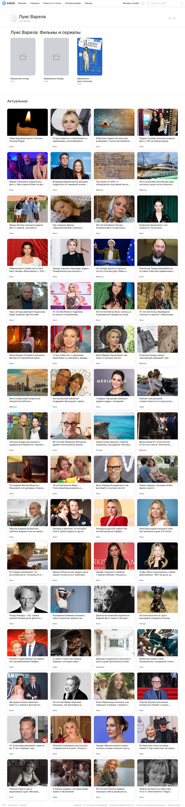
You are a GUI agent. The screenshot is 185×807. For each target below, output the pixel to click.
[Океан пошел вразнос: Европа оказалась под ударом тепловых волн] (114, 432)
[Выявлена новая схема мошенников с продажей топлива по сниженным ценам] (157, 649)
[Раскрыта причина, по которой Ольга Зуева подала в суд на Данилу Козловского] (71, 519)
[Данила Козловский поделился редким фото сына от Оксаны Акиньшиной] (114, 606)
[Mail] (4, 3)
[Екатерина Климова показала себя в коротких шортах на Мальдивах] (71, 606)
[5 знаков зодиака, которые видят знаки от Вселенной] (71, 779)
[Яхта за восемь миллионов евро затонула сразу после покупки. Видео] (157, 172)
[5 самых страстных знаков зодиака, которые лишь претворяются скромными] (71, 649)
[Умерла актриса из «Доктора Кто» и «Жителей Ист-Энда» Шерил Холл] (157, 779)
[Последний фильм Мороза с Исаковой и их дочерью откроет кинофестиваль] (27, 476)
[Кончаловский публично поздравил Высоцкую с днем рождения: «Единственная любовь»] (71, 389)
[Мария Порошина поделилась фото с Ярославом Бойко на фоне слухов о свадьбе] (27, 172)
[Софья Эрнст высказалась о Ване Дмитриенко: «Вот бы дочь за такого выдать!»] (157, 562)
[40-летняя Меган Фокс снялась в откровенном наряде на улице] (114, 302)
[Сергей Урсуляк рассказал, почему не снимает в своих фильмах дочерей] (157, 693)
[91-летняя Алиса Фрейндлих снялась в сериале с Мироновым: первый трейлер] (157, 302)
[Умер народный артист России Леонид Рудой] (27, 129)
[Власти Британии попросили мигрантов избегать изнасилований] (27, 389)
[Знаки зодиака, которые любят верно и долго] (157, 476)
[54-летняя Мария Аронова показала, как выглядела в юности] (71, 693)
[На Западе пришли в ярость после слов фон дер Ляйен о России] (114, 259)
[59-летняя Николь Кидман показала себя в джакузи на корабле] (114, 779)
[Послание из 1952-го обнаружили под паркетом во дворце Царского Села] (114, 172)
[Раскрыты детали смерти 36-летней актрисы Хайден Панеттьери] (114, 519)
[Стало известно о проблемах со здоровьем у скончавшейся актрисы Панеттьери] (71, 129)
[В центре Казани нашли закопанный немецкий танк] (157, 346)
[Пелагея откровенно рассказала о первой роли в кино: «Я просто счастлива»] (71, 736)
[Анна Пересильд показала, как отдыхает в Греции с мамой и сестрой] (114, 693)
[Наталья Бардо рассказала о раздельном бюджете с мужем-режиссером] (27, 432)
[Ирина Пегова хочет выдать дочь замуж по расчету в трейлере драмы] (71, 562)
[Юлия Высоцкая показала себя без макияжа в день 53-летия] (157, 519)
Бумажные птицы (19, 78)
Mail (4, 805)
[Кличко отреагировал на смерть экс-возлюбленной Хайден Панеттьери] (27, 649)
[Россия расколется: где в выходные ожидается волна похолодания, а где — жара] (157, 606)
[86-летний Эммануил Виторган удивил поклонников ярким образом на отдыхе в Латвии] (71, 432)
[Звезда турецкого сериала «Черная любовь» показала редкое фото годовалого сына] (114, 562)
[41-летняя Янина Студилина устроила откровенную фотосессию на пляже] (71, 302)
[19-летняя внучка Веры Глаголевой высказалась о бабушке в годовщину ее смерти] (71, 476)
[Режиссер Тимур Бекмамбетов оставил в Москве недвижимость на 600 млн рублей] (157, 259)
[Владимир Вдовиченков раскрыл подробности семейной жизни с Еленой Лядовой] (71, 172)
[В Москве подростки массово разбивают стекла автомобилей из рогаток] (114, 129)
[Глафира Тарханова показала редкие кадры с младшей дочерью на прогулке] (114, 389)
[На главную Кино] (10, 3)
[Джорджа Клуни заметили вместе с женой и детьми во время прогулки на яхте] (27, 693)
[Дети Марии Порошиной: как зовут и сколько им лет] (114, 346)
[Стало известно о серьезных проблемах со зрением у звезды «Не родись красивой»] (71, 346)
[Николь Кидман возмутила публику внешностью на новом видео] (27, 519)
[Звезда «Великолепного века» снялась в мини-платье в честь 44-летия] (114, 736)
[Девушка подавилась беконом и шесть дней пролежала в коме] (114, 649)
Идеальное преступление (84, 80)
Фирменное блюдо (54, 78)
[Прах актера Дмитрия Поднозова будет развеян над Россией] (27, 302)
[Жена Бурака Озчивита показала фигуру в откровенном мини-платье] (27, 346)
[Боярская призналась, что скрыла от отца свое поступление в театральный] (157, 215)
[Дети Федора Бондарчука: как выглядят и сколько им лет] (114, 476)
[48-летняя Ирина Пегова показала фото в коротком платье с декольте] (114, 215)
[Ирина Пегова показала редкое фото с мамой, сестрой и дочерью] (27, 215)
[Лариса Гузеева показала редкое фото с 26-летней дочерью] (157, 129)
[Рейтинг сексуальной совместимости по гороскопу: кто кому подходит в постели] (157, 389)
